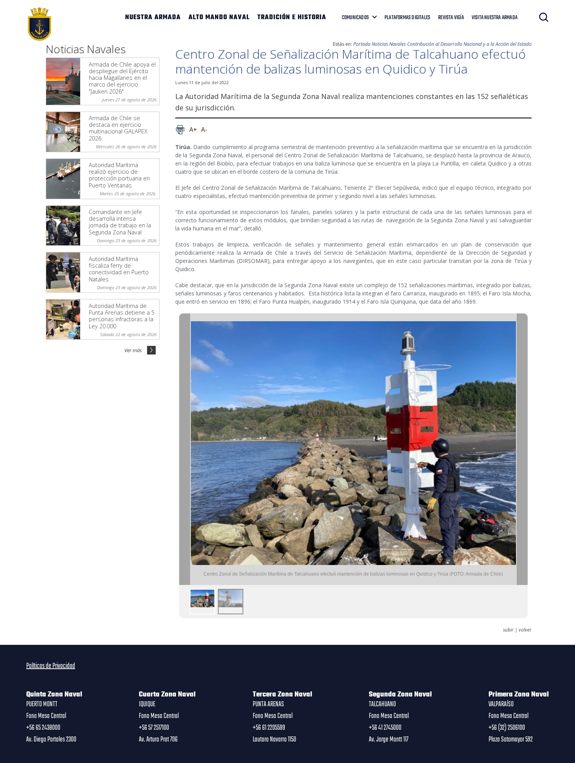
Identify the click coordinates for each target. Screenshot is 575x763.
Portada (361, 44)
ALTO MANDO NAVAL (219, 17)
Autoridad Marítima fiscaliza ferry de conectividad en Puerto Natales (119, 269)
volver (525, 630)
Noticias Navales (389, 44)
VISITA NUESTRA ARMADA (495, 17)
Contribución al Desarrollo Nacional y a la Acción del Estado (469, 44)
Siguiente (522, 449)
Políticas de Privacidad (50, 666)
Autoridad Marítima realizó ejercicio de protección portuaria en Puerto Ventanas (119, 175)
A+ (193, 129)
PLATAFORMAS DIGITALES (407, 17)
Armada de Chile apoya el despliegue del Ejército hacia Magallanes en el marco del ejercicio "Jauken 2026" (122, 78)
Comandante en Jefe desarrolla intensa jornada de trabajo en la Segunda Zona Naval (120, 222)
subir (508, 630)
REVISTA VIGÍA (451, 17)
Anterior (184, 449)
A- (204, 129)
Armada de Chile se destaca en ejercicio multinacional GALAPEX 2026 (118, 128)
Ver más (133, 350)
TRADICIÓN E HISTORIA (291, 17)
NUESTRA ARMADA (153, 17)
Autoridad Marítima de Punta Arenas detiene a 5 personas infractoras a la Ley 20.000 (122, 316)
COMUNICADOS (355, 17)
